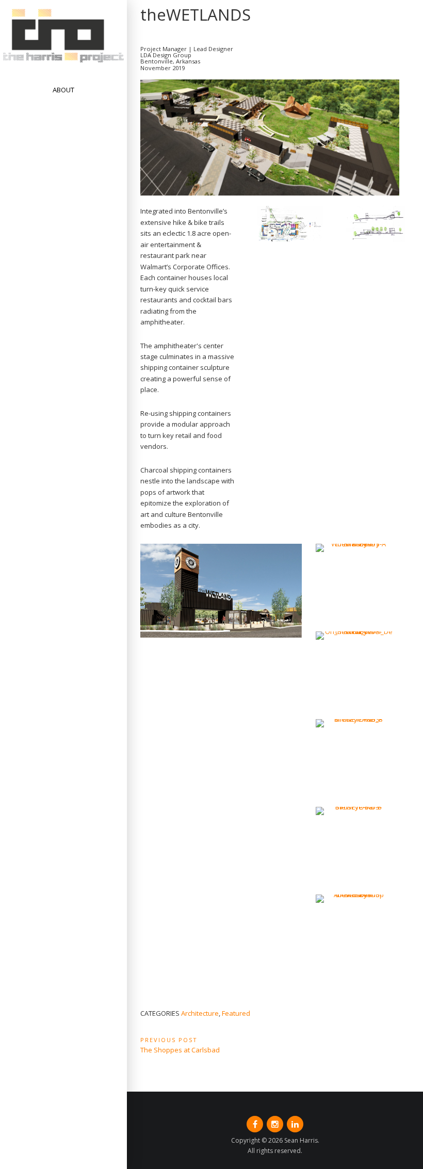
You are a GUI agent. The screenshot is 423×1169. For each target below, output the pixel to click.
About (63, 89)
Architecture (200, 1013)
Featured (236, 1013)
